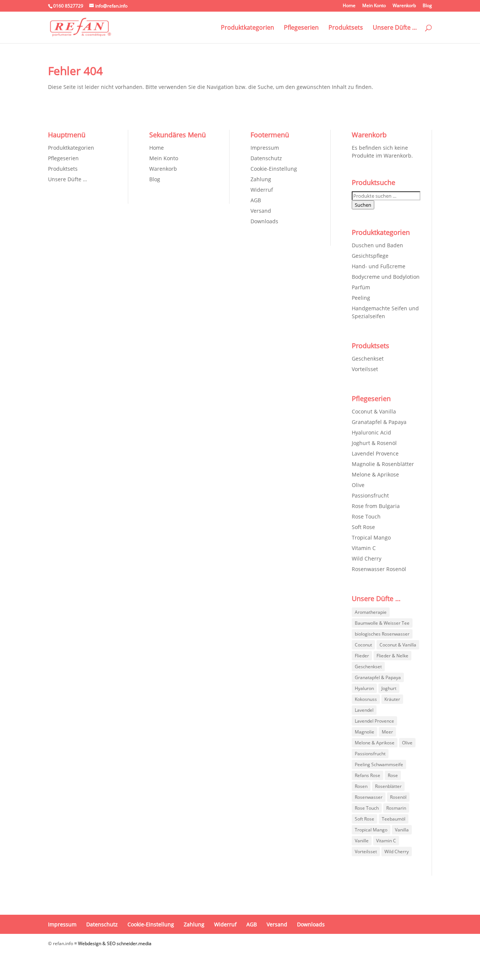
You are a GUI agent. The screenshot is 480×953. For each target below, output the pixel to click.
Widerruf (261, 189)
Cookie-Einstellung (273, 168)
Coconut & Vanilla (374, 411)
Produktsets (345, 28)
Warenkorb (404, 6)
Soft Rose (363, 527)
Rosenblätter (388, 786)
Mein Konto (374, 6)
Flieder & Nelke (392, 655)
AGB (255, 200)
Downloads (264, 221)
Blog (427, 6)
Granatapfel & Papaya (379, 421)
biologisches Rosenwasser (382, 634)
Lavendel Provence (375, 453)
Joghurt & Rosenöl (374, 442)
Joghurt (388, 688)
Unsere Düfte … (395, 28)
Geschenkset (368, 358)
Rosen (361, 786)
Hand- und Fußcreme (378, 266)
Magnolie (364, 732)
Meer (387, 732)
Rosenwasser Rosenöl (379, 569)
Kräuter (392, 699)
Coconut (363, 645)
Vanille (362, 840)
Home (349, 6)
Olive (358, 485)
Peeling (361, 297)
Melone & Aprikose (375, 474)
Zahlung (260, 179)
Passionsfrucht (370, 495)
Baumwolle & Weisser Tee (382, 623)
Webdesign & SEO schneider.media (115, 943)
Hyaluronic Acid (371, 432)
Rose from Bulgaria (376, 506)
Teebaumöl (393, 819)
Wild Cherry (366, 558)
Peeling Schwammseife (379, 764)
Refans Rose (367, 775)
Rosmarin (396, 808)
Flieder (362, 655)
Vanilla (402, 830)
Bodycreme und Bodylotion (386, 276)
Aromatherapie (371, 612)
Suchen (363, 204)
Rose (393, 775)
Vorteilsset (365, 369)
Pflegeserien (301, 28)
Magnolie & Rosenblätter (383, 463)
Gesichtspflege (370, 255)
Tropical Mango (371, 537)
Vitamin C (364, 548)
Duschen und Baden (377, 245)
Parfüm (361, 287)
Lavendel (364, 710)
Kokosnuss (366, 699)
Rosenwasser (368, 797)
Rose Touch (366, 516)
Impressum (264, 147)
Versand (260, 210)
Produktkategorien (247, 28)
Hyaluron (364, 688)
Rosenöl (398, 797)
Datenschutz (266, 158)
